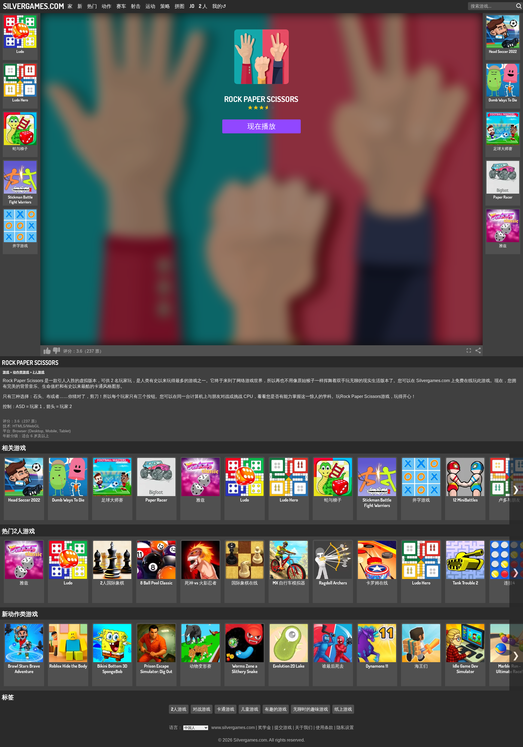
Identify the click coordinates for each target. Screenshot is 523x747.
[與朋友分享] (478, 350)
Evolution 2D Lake (289, 666)
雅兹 (200, 500)
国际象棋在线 (245, 583)
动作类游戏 (21, 372)
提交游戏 (283, 727)
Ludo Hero (289, 500)
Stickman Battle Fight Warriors (377, 502)
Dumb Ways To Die (68, 500)
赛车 (121, 6)
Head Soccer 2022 (24, 500)
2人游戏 (38, 372)
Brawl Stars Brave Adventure (24, 668)
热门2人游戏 (18, 531)
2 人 (203, 6)
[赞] (47, 350)
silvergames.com (33, 6)
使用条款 (324, 727)
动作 (106, 6)
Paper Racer (156, 500)
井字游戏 (421, 500)
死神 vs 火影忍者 (201, 583)
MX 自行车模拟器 (289, 583)
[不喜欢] (56, 350)
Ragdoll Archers (333, 583)
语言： (176, 727)
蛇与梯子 (333, 500)
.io (191, 6)
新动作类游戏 (20, 613)
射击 (136, 6)
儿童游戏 (249, 709)
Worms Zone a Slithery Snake (245, 668)
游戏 (6, 372)
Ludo (244, 500)
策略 (165, 6)
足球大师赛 (112, 500)
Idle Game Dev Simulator (465, 668)
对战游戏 (201, 709)
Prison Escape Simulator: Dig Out (156, 668)
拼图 (179, 6)
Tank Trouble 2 (465, 583)
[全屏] (468, 350)
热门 (92, 6)
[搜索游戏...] (519, 6)
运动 (150, 6)
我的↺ (219, 6)
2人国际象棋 (112, 583)
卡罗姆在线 (377, 583)
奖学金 (264, 727)
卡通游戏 (225, 709)
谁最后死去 (333, 666)
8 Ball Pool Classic (156, 583)
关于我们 (303, 727)
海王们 (421, 666)
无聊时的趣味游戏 (310, 709)
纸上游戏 (343, 709)
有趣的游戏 (276, 709)
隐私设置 (345, 727)
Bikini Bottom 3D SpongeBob (112, 668)
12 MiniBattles (465, 500)
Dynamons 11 (377, 666)
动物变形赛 (200, 666)
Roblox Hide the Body (68, 666)
